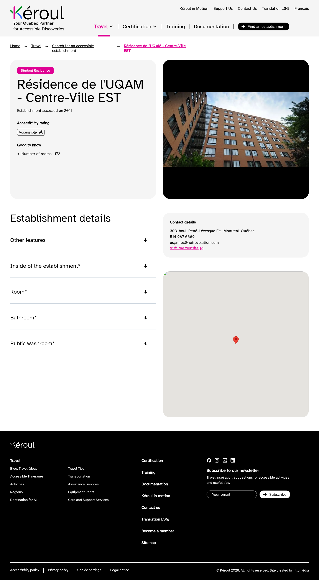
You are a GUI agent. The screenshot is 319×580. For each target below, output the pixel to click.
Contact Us (247, 8)
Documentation (154, 484)
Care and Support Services (88, 500)
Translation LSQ (275, 8)
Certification (152, 460)
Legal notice (119, 570)
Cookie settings (89, 570)
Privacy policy (58, 570)
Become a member (157, 531)
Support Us (223, 8)
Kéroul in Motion (194, 8)
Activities (17, 484)
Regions (16, 492)
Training (148, 472)
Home (15, 45)
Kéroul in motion (155, 495)
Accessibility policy (24, 570)
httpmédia (301, 570)
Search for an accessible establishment (73, 48)
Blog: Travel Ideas (23, 468)
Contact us (150, 507)
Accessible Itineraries (27, 476)
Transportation (79, 476)
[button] (236, 340)
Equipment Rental (81, 492)
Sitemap (148, 542)
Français (301, 8)
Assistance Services (83, 484)
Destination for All (24, 500)
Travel (36, 45)
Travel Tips (76, 468)
